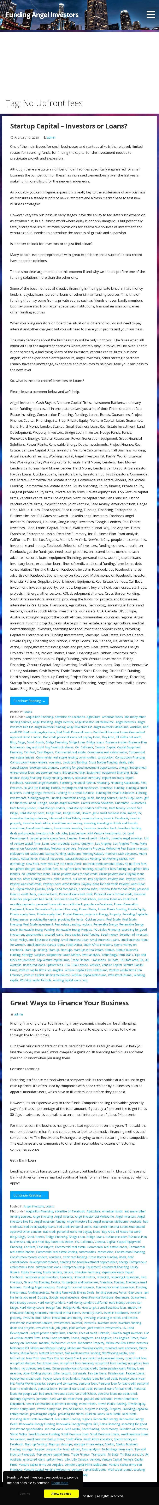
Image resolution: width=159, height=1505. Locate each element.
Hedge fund (53, 813)
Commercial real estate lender (107, 752)
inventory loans (92, 818)
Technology (109, 955)
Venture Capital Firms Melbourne (86, 970)
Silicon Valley (18, 940)
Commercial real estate (70, 752)
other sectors (62, 879)
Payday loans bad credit (25, 884)
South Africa (74, 945)
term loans (126, 955)
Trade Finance (80, 960)
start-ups (66, 950)
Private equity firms (22, 914)
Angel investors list (79, 727)
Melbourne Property (91, 848)
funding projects (38, 798)
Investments (62, 828)
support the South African (63, 955)
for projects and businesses (80, 788)
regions (87, 924)
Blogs (21, 742)
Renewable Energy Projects (74, 929)
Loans (28, 712)
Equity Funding (52, 778)
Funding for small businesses (115, 793)
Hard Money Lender (23, 808)
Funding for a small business (75, 793)
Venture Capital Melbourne (89, 975)
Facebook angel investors (41, 783)
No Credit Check (71, 864)
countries (55, 762)
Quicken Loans (95, 919)
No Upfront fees (47, 869)
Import (132, 813)
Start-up (54, 950)
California (87, 747)
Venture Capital (112, 965)
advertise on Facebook (70, 717)
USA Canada (80, 965)
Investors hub (45, 833)
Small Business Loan (75, 940)
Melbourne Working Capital (85, 854)
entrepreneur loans (48, 772)
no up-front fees (136, 864)
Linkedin (104, 838)
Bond (30, 742)
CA (77, 747)
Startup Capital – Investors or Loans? (69, 125)
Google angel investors (64, 803)
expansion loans (113, 778)
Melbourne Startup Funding (48, 854)
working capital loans (67, 980)
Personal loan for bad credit (117, 889)
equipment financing (115, 772)
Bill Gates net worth (128, 737)
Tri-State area (129, 960)
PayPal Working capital (30, 889)
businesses (17, 747)
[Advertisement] (79, 61)
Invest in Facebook (116, 818)
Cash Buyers (45, 752)
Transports (98, 960)
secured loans (54, 934)
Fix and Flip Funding (36, 788)
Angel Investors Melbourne (111, 727)
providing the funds (71, 919)
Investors (90, 828)
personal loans (48, 894)
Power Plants (87, 909)
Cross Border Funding (103, 762)
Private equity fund (49, 914)
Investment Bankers (39, 828)
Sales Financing (110, 929)
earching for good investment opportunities (88, 767)
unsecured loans (34, 965)
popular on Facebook (98, 904)
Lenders (72, 838)
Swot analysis (91, 955)
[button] (152, 10)
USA (67, 965)
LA (124, 833)
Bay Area (108, 737)
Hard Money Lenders (51, 808)
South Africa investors (97, 945)
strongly (27, 955)
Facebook (16, 783)
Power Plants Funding (112, 909)
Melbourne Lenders (63, 848)
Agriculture (93, 717)
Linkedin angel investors (127, 838)
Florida (55, 788)
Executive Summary (87, 778)
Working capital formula (36, 980)
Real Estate (113, 919)
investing (90, 823)
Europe (68, 778)
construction (105, 757)
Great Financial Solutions (97, 803)
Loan (45, 843)
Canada (100, 747)
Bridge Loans (95, 742)
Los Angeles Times (125, 843)
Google (42, 803)
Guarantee (122, 803)
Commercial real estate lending (56, 757)
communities (87, 757)
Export (129, 778)
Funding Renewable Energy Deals (72, 798)
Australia (136, 727)
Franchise (106, 788)
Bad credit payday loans (39, 732)
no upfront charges (22, 869)
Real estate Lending (67, 924)
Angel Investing (43, 722)
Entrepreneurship (74, 772)
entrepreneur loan (22, 772)
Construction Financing (130, 757)
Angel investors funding (49, 727)
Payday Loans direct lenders (61, 884)
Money (14, 859)
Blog (13, 742)
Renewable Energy (106, 924)
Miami (143, 854)
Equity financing (31, 778)
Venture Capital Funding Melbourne (47, 975)
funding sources (106, 798)
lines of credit (88, 838)
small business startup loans (45, 945)
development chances (43, 767)
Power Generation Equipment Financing (51, 909)
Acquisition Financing (39, 717)
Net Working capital (114, 859)
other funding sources (37, 879)
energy (123, 767)
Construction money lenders (28, 762)
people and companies (62, 889)
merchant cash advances (121, 854)
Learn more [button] (60, 1483)
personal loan (88, 889)
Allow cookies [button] (61, 1493)
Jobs (64, 833)
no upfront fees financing (76, 869)
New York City (50, 864)
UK (141, 960)
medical (44, 848)
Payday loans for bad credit (100, 884)
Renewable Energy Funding (37, 929)
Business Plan (138, 742)
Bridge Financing (56, 742)
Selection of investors (133, 934)
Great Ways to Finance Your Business (69, 1002)
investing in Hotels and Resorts (117, 823)
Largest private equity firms (47, 838)
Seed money (109, 934)
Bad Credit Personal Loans (74, 732)
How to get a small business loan (104, 813)
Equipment (93, 772)
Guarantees (138, 803)
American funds (112, 717)
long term (87, 843)
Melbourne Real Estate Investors (127, 848)
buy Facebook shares (59, 747)
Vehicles (95, 965)
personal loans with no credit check (59, 904)
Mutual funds (29, 859)
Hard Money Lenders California (87, 808)
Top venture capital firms (52, 960)
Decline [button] (24, 1493)
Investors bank (107, 828)
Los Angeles (103, 843)
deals (122, 762)
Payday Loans (135, 879)
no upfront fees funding (110, 869)
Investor (77, 828)
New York (32, 864)
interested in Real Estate (64, 818)
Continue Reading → (29, 700)
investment (17, 828)
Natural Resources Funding (82, 859)
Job (57, 833)
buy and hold (35, 747)
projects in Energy (96, 914)
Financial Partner (84, 783)
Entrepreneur (138, 767)
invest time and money (67, 823)
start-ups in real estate (88, 950)
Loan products (60, 843)
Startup (109, 950)
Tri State (112, 960)
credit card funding (75, 762)
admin (51, 137)
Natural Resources (51, 859)
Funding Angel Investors (42, 14)
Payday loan (116, 879)
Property (115, 914)
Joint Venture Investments (104, 833)
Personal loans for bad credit (113, 894)
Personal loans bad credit (76, 894)
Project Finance (73, 914)
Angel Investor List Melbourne (94, 722)
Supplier (39, 955)
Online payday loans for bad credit (74, 874)
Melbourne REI (19, 854)
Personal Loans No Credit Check (75, 899)
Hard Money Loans (32, 813)
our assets (80, 879)
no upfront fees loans (36, 874)
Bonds (40, 742)
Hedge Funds (71, 813)
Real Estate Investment (38, 924)
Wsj (85, 980)
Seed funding (90, 934)
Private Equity (136, 909)
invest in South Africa (37, 823)
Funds (123, 798)
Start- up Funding (36, 950)
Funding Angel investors (39, 793)
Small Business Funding (44, 940)
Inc (139, 813)
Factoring (66, 783)
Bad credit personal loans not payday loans (71, 737)
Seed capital (72, 934)
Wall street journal (120, 975)
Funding (119, 788)
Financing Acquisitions (125, 783)
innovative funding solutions (28, 818)
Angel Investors (126, 722)
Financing (103, 783)
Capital (111, 747)
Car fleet (29, 752)
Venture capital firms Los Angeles (41, 970)
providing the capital (43, 919)
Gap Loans (135, 798)
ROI (96, 929)
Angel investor (63, 722)
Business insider (116, 742)
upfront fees (55, 965)
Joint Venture (77, 833)
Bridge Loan (77, 742)
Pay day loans (97, 879)
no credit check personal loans (103, 864)
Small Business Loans (104, 940)
